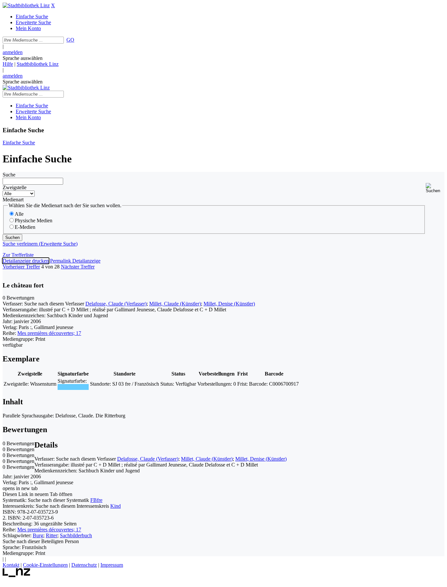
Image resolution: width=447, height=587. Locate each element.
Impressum (111, 565)
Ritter (51, 535)
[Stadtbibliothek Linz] (26, 5)
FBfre (96, 500)
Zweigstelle (15, 187)
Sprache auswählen (23, 58)
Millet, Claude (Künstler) (175, 303)
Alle (19, 214)
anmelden (13, 52)
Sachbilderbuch (76, 535)
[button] (435, 188)
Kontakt (11, 565)
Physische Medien (33, 220)
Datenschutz (84, 565)
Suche (9, 174)
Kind (115, 506)
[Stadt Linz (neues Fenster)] (16, 575)
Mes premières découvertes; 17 (49, 333)
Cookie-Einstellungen (45, 565)
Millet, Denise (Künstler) (229, 303)
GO (70, 40)
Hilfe (8, 64)
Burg (38, 535)
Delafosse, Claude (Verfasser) (116, 303)
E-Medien (25, 227)
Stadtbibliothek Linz (38, 64)
